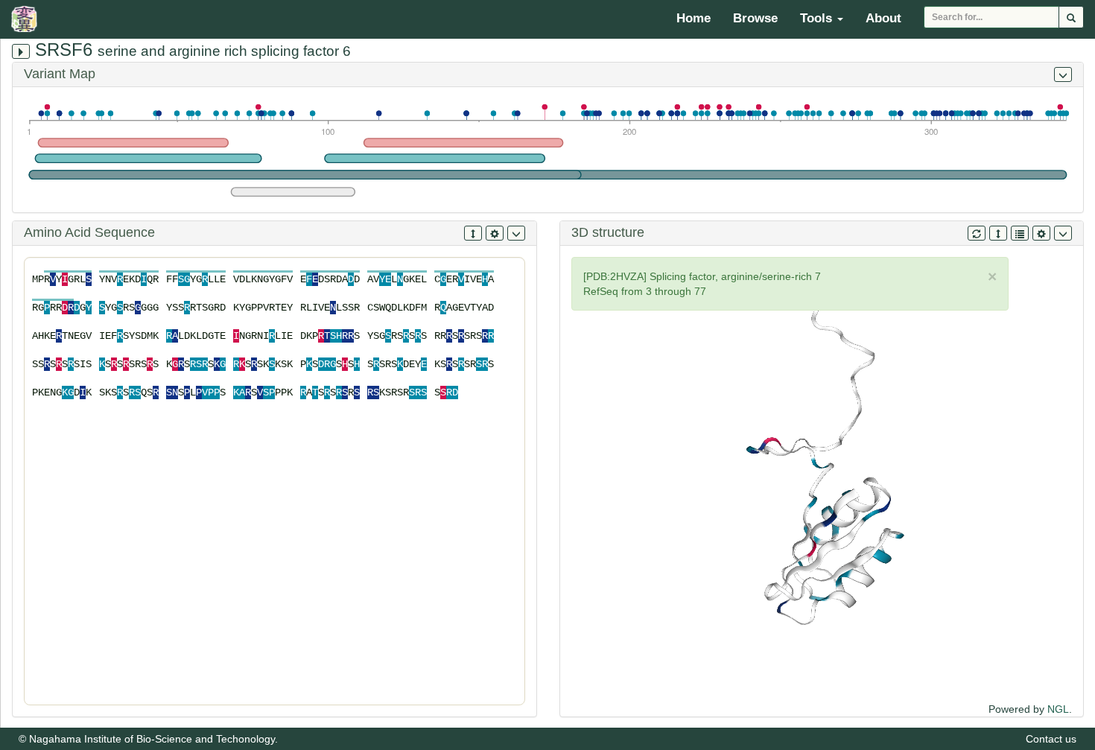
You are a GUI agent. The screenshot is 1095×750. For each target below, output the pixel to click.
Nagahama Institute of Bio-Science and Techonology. (153, 739)
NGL (1058, 709)
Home (693, 18)
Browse (755, 18)
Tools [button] (818, 18)
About (883, 18)
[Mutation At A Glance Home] (28, 18)
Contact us (1051, 739)
